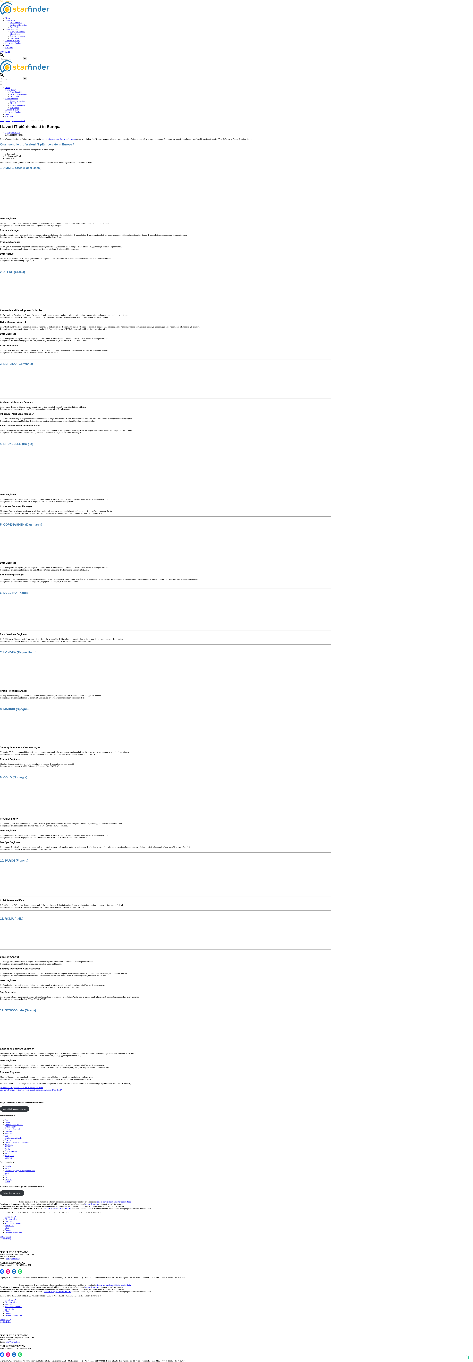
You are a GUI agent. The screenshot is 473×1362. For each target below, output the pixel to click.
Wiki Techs (14, 27)
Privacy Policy (5, 1237)
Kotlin (7, 1182)
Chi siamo (9, 48)
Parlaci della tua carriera (12, 1193)
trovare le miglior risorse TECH (57, 1208)
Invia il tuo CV (16, 23)
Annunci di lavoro (12, 41)
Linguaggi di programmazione (16, 1142)
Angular (8, 1166)
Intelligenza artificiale (13, 1138)
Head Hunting (15, 34)
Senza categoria (11, 1151)
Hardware (9, 1131)
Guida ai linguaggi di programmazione (20, 1171)
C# (6, 1177)
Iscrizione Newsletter (18, 25)
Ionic (7, 1175)
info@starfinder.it (12, 1259)
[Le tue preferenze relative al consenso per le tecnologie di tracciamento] (468, 1357)
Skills (7, 1153)
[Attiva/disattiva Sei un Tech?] (43, 90)
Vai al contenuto (6, 1)
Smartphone (9, 1156)
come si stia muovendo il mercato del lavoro (59, 139)
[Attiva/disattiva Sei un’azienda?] (43, 99)
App (6, 1120)
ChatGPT (8, 1179)
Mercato (8, 1147)
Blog (7, 45)
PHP (7, 1168)
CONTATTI (5, 52)
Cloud (7, 1122)
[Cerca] (2, 56)
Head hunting (10, 1133)
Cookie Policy (5, 1239)
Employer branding (17, 32)
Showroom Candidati (13, 43)
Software (8, 1158)
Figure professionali (18, 121)
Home (7, 18)
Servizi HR (14, 38)
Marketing (9, 1144)
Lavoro (8, 121)
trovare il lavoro (91, 1204)
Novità (7, 1149)
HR (6, 1136)
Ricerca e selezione (17, 36)
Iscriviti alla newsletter (13, 1232)
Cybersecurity (10, 1127)
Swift (7, 1173)
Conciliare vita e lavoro (14, 1125)
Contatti (8, 1230)
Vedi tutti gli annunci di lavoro (14, 1109)
